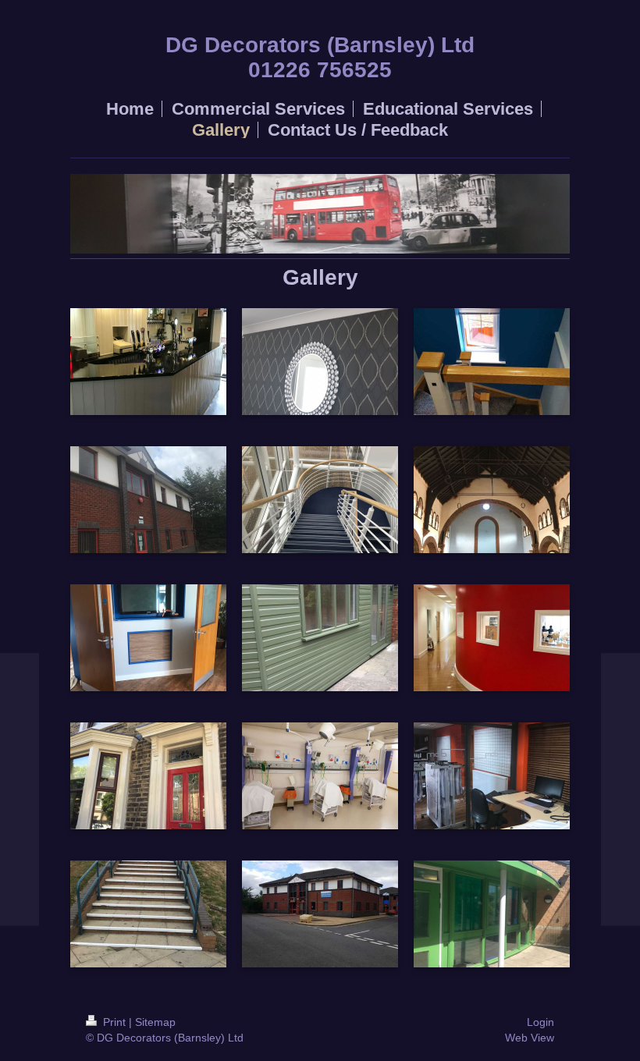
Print (114, 1022)
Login (540, 1022)
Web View (529, 1037)
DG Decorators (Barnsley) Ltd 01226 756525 (320, 57)
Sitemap (155, 1022)
